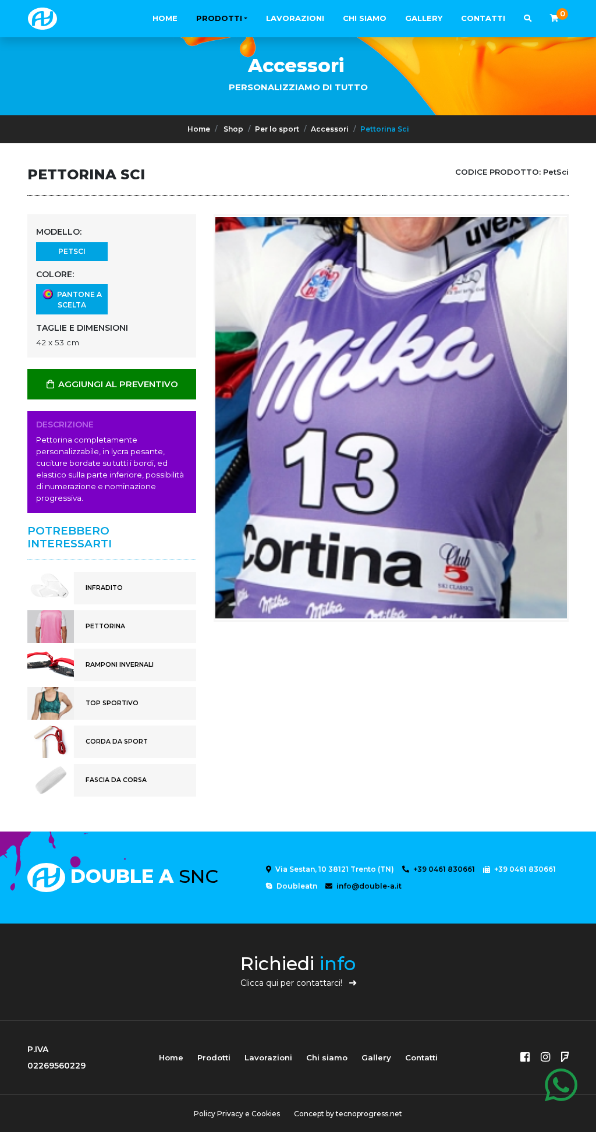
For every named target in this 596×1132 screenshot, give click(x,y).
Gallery (423, 18)
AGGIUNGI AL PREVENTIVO (117, 384)
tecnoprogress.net (369, 1113)
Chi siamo (364, 18)
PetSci (72, 251)
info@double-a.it (368, 886)
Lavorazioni (295, 18)
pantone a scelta (78, 299)
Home (165, 18)
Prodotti (219, 18)
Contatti (483, 18)
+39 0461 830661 (443, 869)
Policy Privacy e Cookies (237, 1113)
